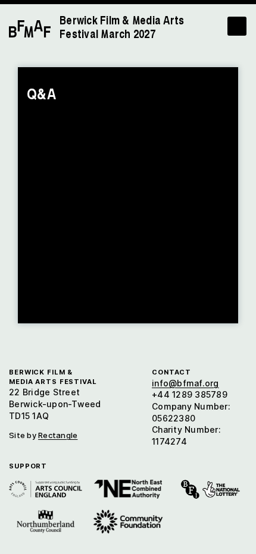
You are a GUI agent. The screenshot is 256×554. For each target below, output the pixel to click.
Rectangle (57, 435)
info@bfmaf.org (185, 383)
